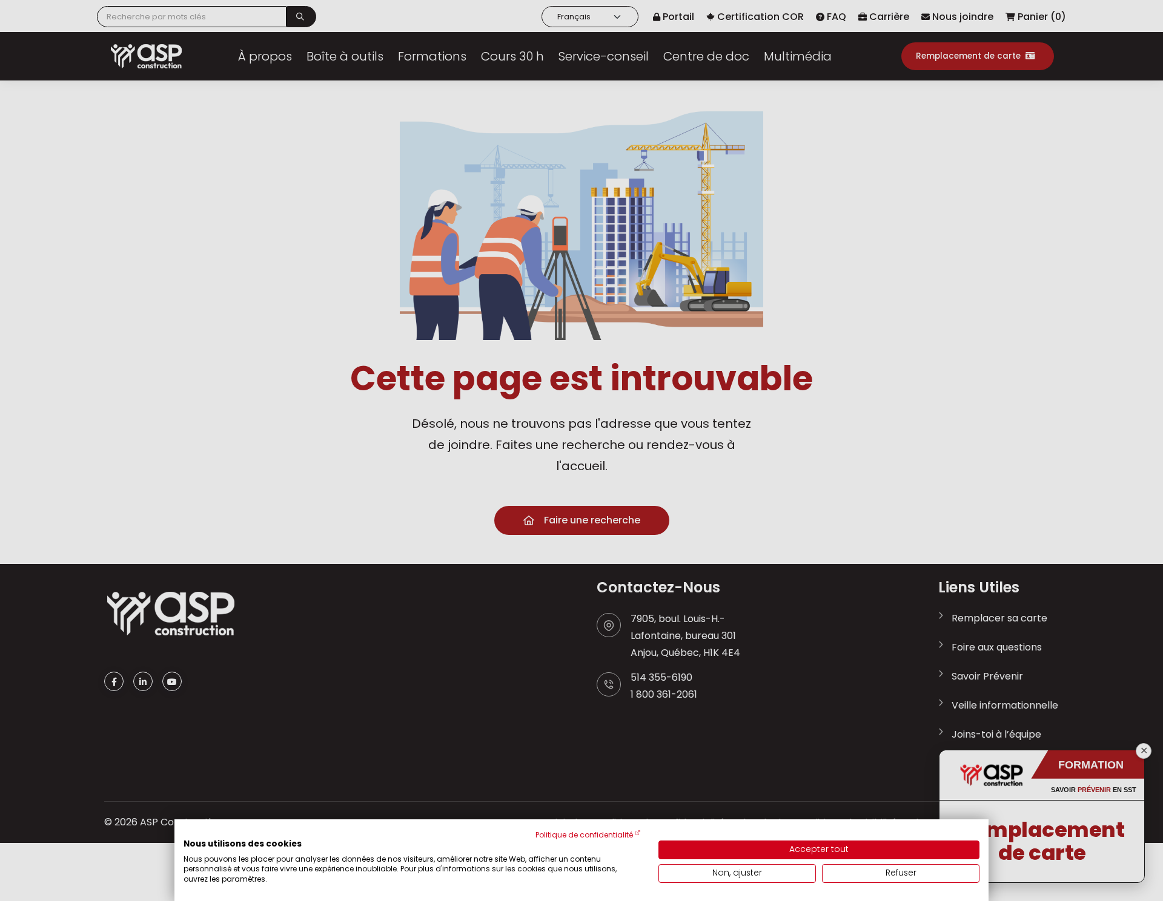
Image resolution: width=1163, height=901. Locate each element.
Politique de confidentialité (584, 835)
